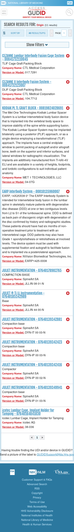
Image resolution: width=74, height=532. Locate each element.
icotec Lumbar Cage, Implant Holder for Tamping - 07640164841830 (28, 412)
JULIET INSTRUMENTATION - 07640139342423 (32, 342)
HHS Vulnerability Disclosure (37, 511)
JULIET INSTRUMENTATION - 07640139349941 (32, 387)
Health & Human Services (37, 524)
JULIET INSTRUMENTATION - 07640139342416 (32, 365)
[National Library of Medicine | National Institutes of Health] (37, 473)
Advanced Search (37, 484)
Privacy (37, 497)
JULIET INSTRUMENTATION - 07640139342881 (32, 319)
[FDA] (70, 2)
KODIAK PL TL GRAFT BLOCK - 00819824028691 (32, 108)
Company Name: (12, 68)
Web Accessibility (37, 506)
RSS (37, 488)
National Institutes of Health (37, 515)
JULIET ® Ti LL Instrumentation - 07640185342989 (23, 295)
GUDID (37, 12)
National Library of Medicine (25, 2)
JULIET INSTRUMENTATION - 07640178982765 (32, 270)
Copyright (37, 493)
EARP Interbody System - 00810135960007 (31, 191)
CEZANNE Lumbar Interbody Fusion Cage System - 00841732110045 (33, 57)
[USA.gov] (62, 473)
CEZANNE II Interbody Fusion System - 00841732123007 (26, 83)
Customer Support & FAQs (37, 479)
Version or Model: (13, 72)
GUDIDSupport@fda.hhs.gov (55, 454)
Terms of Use (37, 502)
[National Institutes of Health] (4, 2)
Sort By (15, 32)
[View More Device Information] (68, 56)
